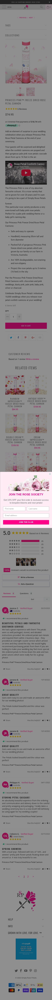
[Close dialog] (50, 474)
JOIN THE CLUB (26, 522)
